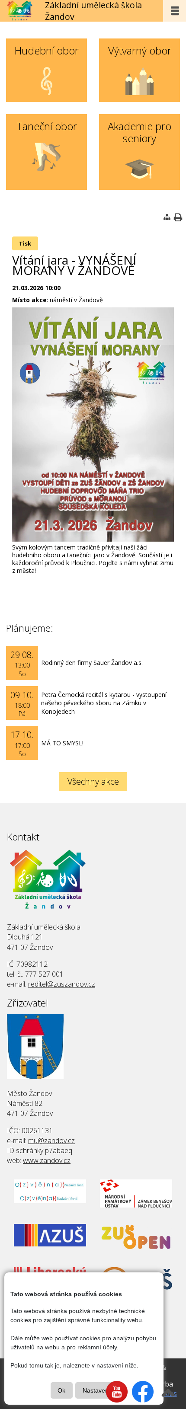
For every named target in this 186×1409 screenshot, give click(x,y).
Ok (61, 1390)
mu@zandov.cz (51, 1140)
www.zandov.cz (47, 1160)
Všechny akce (93, 781)
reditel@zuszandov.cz (61, 984)
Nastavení (96, 1390)
